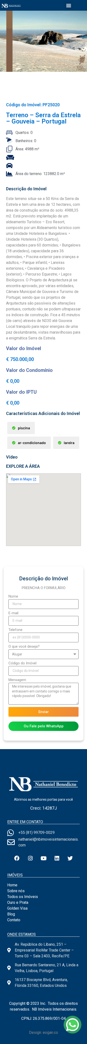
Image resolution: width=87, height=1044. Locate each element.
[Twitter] (70, 858)
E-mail (13, 613)
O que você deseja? (24, 647)
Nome (13, 597)
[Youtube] (43, 858)
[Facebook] (17, 858)
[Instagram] (30, 858)
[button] (68, 5)
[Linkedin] (56, 858)
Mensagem (17, 680)
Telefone (15, 630)
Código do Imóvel (22, 663)
